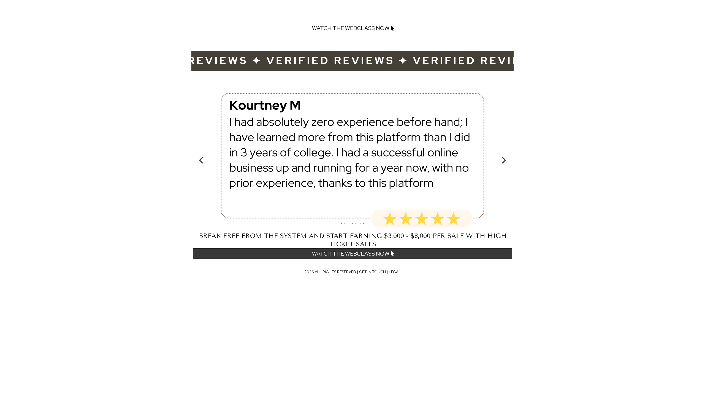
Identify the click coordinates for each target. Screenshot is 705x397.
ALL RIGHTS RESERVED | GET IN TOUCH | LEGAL (358, 271)
